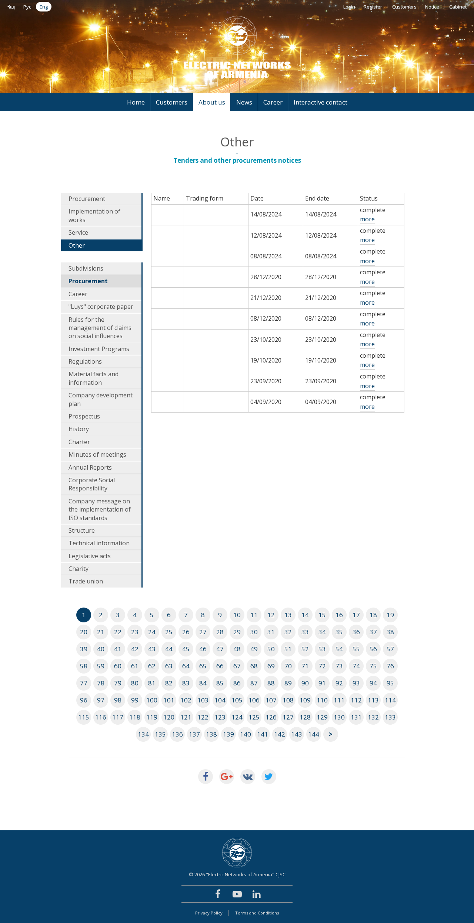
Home (136, 102)
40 (100, 649)
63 (169, 666)
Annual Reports (90, 467)
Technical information (99, 543)
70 (288, 666)
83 (186, 683)
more (367, 219)
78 (100, 683)
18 (373, 615)
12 (271, 615)
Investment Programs (99, 349)
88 (271, 683)
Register (373, 6)
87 (254, 683)
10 (237, 615)
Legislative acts (90, 556)
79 (117, 683)
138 (211, 734)
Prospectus (84, 416)
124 (237, 717)
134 (143, 734)
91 (322, 683)
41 (117, 649)
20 (83, 632)
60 (117, 666)
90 (305, 683)
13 (288, 615)
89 (288, 683)
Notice (432, 6)
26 (186, 632)
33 (305, 632)
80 (134, 683)
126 (271, 717)
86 (237, 683)
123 (220, 717)
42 (134, 649)
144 (313, 734)
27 (203, 632)
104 (220, 700)
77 (83, 683)
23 (134, 632)
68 (254, 666)
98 (117, 700)
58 (83, 666)
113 (373, 700)
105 (237, 700)
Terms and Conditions (257, 913)
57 (390, 649)
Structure (82, 530)
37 (373, 632)
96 (83, 700)
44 (169, 649)
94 (373, 683)
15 (322, 615)
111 (339, 700)
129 (322, 717)
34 (322, 632)
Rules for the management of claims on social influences (100, 327)
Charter (79, 442)
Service (78, 232)
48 (237, 649)
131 (356, 717)
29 (237, 632)
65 (203, 666)
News (244, 102)
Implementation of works (94, 215)
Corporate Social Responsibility (92, 484)
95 (390, 683)
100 (151, 700)
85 (220, 683)
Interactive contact (320, 102)
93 (356, 683)
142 (279, 734)
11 (254, 615)
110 (322, 700)
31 (271, 632)
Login (349, 6)
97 (100, 700)
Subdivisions (86, 268)
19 (390, 615)
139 (228, 734)
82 (169, 683)
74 (356, 666)
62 (152, 666)
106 (254, 700)
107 (271, 700)
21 (100, 632)
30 (254, 632)
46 (203, 649)
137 (194, 734)
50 (271, 649)
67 (237, 666)
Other (77, 245)
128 (305, 717)
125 (254, 717)
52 (305, 649)
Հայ (11, 6)
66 (220, 666)
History (79, 429)
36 (356, 632)
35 (339, 632)
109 (305, 700)
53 (322, 649)
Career (273, 102)
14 (305, 615)
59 (100, 666)
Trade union (86, 581)
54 (339, 649)
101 (168, 700)
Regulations (85, 361)
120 (168, 717)
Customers (404, 6)
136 (177, 734)
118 (134, 717)
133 (390, 717)
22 (117, 632)
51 (288, 649)
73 (339, 666)
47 (220, 649)
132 (373, 717)
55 (356, 649)
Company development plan (101, 399)
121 (185, 717)
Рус (27, 6)
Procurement (87, 199)
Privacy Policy (209, 913)
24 (152, 632)
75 (373, 666)
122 (202, 717)
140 (245, 734)
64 (186, 666)
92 (339, 683)
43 (152, 649)
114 (390, 700)
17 (356, 615)
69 (271, 666)
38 (390, 632)
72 (322, 666)
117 (117, 717)
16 (339, 615)
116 (100, 717)
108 (288, 700)
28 (220, 632)
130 (339, 717)
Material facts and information (93, 378)
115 (83, 717)
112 (356, 700)
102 (185, 700)
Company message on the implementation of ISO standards (100, 509)
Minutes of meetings (97, 454)
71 (305, 666)
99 (134, 700)
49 (254, 649)
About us (211, 102)
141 (262, 734)
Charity (79, 569)
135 (160, 734)
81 (152, 683)
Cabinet (458, 6)
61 (134, 666)
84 (203, 683)
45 (186, 649)
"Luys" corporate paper (101, 306)
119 (151, 717)
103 (202, 700)
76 (390, 666)
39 (83, 649)
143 (296, 734)
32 (288, 632)
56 (373, 649)
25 (169, 632)
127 (288, 717)
